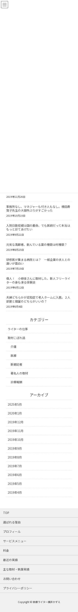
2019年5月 (15, 483)
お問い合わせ (12, 579)
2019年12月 (16, 422)
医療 (13, 355)
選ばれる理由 (12, 522)
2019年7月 (15, 466)
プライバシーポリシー (17, 588)
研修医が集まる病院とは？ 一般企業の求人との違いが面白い (38, 261)
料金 (6, 550)
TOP (6, 513)
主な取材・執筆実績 (16, 569)
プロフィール (12, 531)
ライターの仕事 (18, 329)
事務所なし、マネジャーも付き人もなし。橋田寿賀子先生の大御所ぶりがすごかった (38, 208)
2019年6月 (15, 475)
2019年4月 (15, 492)
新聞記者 (16, 364)
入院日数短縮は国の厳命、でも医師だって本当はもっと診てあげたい (38, 227)
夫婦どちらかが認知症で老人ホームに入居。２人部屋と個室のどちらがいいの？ (38, 299)
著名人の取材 (19, 373)
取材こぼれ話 (16, 338)
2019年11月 (16, 431)
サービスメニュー (14, 541)
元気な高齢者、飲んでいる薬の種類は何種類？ (36, 244)
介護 (13, 346)
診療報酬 (16, 382)
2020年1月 (15, 413)
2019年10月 (16, 439)
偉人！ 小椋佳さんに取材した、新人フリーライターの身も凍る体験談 (38, 280)
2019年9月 (15, 448)
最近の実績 (10, 560)
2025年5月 (15, 404)
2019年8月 (15, 457)
